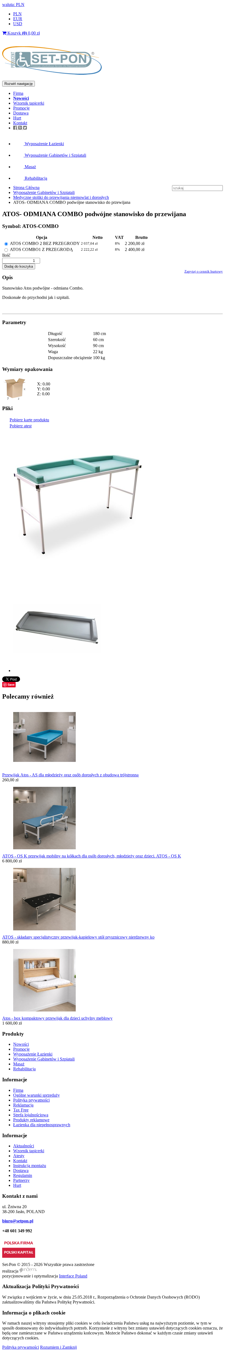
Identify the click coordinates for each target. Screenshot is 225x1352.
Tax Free (21, 1110)
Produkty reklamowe (31, 1119)
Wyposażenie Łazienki (44, 143)
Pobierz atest (21, 426)
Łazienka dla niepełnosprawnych (41, 1124)
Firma (18, 93)
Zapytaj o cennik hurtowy (203, 271)
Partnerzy (21, 1180)
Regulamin (22, 1175)
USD (17, 23)
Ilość (6, 255)
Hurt (17, 118)
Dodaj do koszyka (18, 266)
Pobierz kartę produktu (29, 420)
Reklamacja (23, 1105)
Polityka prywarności (20, 1347)
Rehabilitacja (35, 178)
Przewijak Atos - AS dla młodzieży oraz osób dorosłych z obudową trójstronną (70, 775)
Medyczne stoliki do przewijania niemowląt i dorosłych (61, 197)
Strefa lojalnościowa (30, 1115)
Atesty (18, 1155)
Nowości (21, 1044)
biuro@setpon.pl (17, 1221)
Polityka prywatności (31, 1100)
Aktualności (23, 1146)
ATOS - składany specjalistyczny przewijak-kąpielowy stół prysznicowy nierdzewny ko (78, 937)
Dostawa (21, 113)
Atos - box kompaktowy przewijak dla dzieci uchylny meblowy (57, 1018)
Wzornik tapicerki (28, 103)
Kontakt (20, 123)
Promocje (21, 108)
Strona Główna (26, 187)
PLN (17, 14)
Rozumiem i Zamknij (58, 1347)
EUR (17, 18)
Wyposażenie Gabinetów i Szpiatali (55, 155)
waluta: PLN (13, 4)
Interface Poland (73, 1276)
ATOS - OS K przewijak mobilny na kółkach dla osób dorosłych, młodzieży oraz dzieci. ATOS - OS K (91, 856)
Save (11, 684)
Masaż (30, 166)
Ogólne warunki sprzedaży (36, 1095)
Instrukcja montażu (29, 1165)
